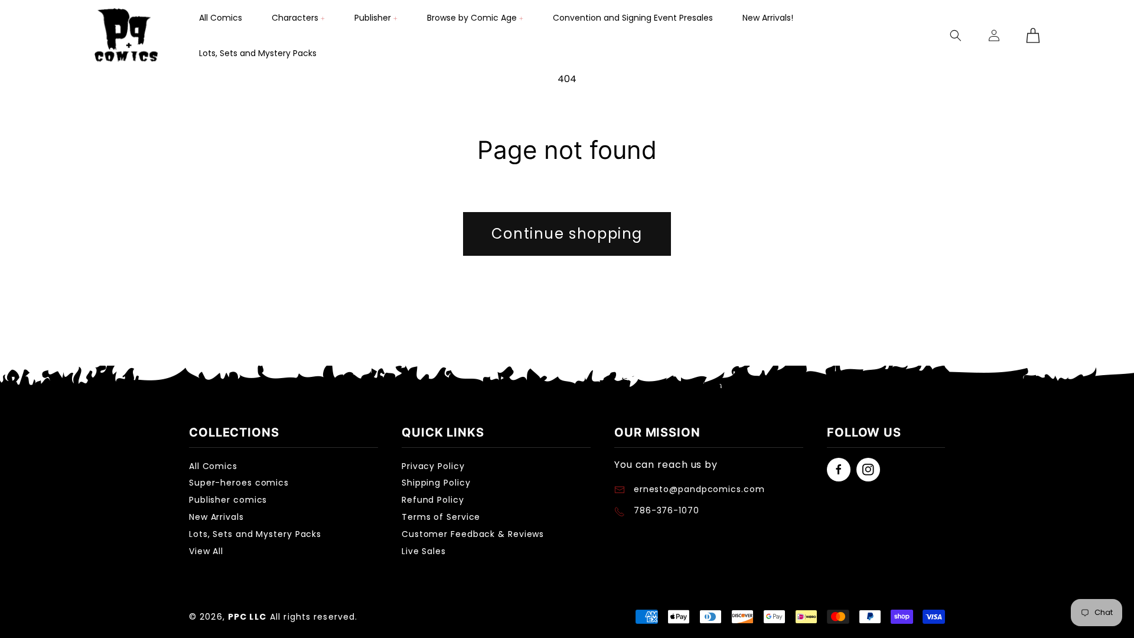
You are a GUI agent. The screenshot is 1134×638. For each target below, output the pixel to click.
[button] (298, 17)
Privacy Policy (433, 466)
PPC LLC (247, 617)
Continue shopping (567, 233)
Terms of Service (441, 517)
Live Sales (424, 551)
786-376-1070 (666, 510)
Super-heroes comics (239, 483)
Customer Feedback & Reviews (473, 534)
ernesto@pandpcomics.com (698, 489)
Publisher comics (228, 500)
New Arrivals (216, 517)
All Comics (213, 466)
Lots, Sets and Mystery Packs (255, 534)
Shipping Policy (436, 483)
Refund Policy (433, 500)
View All (206, 551)
